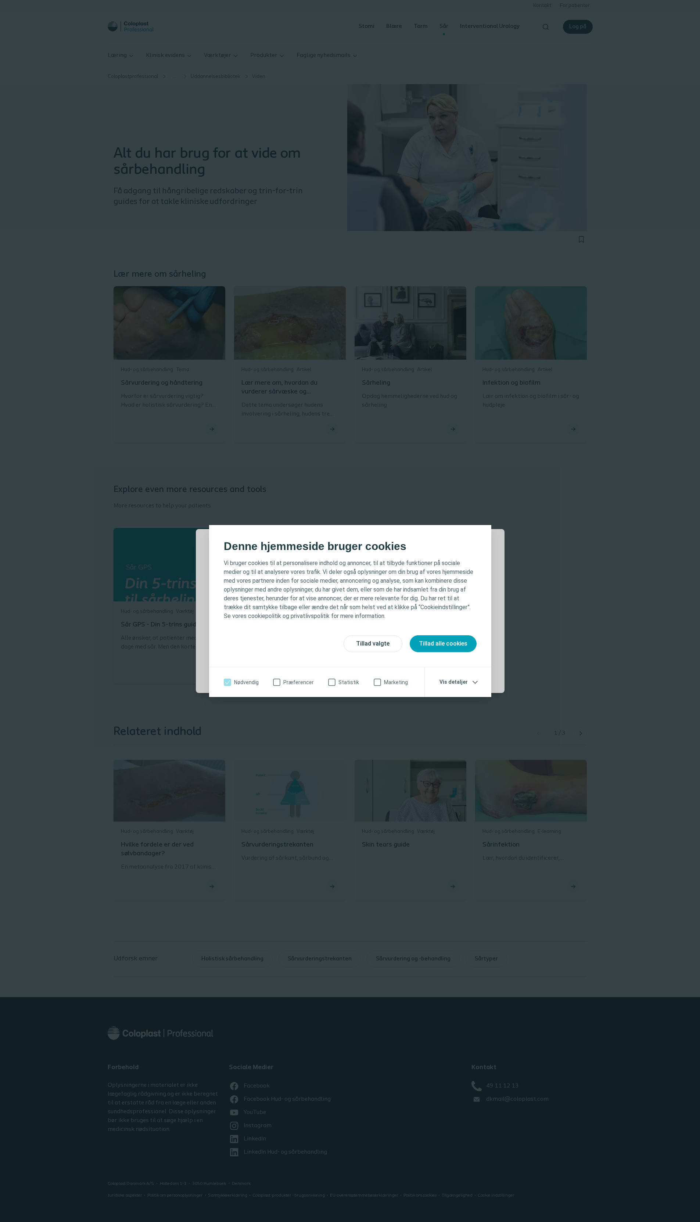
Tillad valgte (373, 643)
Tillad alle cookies (443, 643)
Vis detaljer (453, 682)
